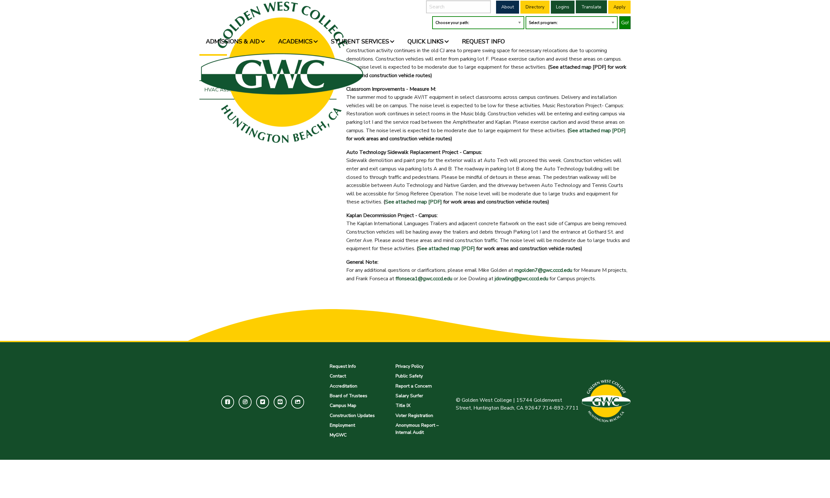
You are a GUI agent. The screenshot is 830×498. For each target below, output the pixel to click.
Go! (625, 22)
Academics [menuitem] (295, 41)
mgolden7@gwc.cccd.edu (543, 270)
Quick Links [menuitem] (426, 41)
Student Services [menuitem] (360, 41)
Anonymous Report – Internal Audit (417, 428)
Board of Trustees (348, 396)
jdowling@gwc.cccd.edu (521, 278)
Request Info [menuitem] (483, 41)
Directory (535, 7)
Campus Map (343, 405)
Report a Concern (414, 386)
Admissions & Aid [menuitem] (233, 41)
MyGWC (338, 435)
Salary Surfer (409, 396)
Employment (342, 425)
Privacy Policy (409, 366)
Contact (338, 376)
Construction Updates (352, 415)
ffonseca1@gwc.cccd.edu (424, 278)
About (507, 7)
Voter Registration (414, 415)
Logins (562, 7)
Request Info (343, 366)
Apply (619, 7)
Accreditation (343, 386)
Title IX (403, 405)
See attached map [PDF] (597, 130)
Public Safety (409, 376)
